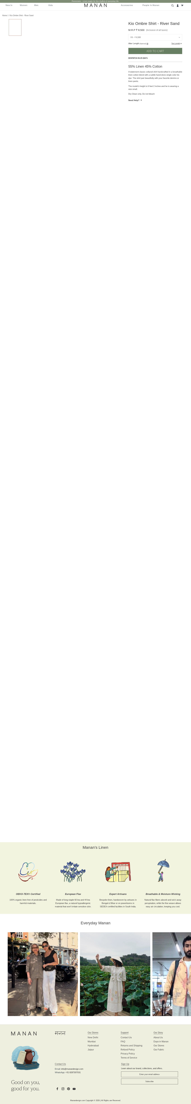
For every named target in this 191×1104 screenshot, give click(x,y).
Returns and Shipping (131, 1045)
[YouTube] (74, 1088)
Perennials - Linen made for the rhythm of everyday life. (95, 1)
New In (9, 5)
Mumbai (92, 1041)
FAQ (123, 1041)
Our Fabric (159, 1049)
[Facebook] (57, 1088)
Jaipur (91, 1049)
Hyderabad (93, 1045)
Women (23, 5)
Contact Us (126, 1037)
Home (4, 15)
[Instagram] (63, 1088)
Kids (51, 5)
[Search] (173, 5)
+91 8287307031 (73, 1072)
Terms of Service (129, 1058)
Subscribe (149, 1081)
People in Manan (150, 5)
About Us (158, 1037)
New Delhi (93, 1037)
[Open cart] (182, 5)
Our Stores (159, 1045)
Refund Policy (128, 1049)
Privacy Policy (128, 1053)
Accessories (127, 5)
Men (36, 5)
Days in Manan (161, 1041)
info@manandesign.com (72, 1069)
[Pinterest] (68, 1088)
